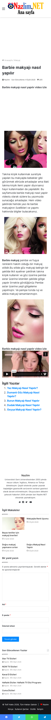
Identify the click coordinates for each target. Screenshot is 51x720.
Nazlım (46, 704)
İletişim (40, 709)
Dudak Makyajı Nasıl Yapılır (23, 405)
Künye (10, 709)
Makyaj (17, 60)
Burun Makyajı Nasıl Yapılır (23, 400)
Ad (4, 604)
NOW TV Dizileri (9, 666)
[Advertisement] (25, 38)
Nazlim (7, 80)
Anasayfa (8, 60)
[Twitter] (27, 502)
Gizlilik (33, 709)
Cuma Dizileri (8, 690)
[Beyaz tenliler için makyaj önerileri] (13, 523)
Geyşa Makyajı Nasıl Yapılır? (24, 409)
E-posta (6, 615)
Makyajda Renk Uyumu (38, 518)
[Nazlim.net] (25, 8)
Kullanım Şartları (22, 709)
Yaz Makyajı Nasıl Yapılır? (22, 388)
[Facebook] (24, 502)
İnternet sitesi (8, 626)
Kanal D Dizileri (9, 674)
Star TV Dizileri (9, 658)
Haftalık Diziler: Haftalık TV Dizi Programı (21, 682)
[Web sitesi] (20, 502)
